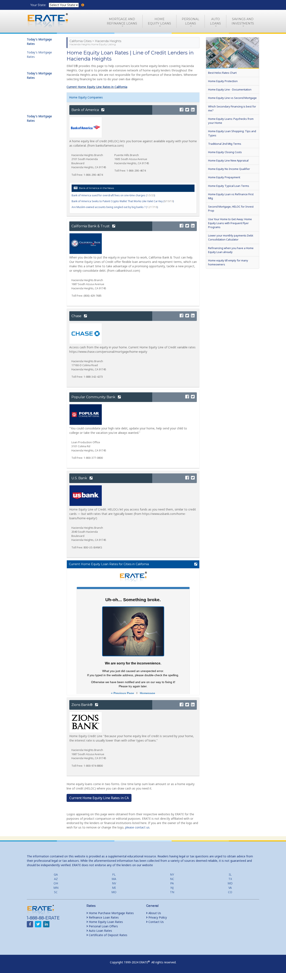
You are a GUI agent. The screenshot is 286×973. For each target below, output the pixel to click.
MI (114, 888)
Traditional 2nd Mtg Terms (224, 144)
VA (230, 888)
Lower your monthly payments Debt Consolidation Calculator (230, 237)
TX (230, 879)
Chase (76, 316)
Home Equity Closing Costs (225, 152)
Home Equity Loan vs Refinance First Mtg (231, 196)
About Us (154, 913)
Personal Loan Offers (103, 926)
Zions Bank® (82, 705)
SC (56, 892)
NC (172, 879)
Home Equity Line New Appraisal (228, 160)
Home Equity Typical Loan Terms (228, 186)
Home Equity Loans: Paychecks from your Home (231, 121)
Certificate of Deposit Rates (107, 935)
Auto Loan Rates (100, 931)
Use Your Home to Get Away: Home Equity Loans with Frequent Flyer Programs (230, 223)
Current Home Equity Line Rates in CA (99, 798)
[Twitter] (187, 110)
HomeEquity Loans (159, 21)
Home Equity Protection (223, 81)
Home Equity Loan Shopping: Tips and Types (232, 133)
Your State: (38, 5)
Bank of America (85, 110)
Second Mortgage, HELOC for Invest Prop (231, 208)
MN (55, 888)
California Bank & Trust (91, 226)
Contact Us (156, 922)
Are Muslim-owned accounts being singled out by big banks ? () (115, 207)
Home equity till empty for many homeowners (228, 262)
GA (56, 874)
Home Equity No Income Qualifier (229, 169)
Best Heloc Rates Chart (222, 73)
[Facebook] (181, 110)
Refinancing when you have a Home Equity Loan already (231, 250)
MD (230, 883)
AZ (56, 879)
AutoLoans (215, 21)
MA (114, 879)
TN (172, 892)
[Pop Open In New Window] (194, 564)
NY (172, 874)
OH (56, 883)
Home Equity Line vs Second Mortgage (232, 98)
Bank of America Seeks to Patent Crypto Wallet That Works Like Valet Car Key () (123, 201)
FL (114, 874)
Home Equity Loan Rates (105, 922)
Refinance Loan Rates (103, 917)
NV (114, 883)
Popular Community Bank (93, 397)
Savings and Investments (243, 21)
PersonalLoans (190, 21)
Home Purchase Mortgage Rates (111, 913)
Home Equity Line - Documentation (229, 89)
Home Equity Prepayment (224, 177)
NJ (172, 888)
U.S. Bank (79, 478)
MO (113, 892)
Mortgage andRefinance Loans (122, 21)
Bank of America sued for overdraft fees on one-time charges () (113, 195)
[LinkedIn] (193, 110)
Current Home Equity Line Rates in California (97, 87)
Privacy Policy (157, 917)
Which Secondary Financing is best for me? (232, 108)
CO (230, 892)
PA (172, 883)
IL (230, 874)
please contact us (137, 827)
